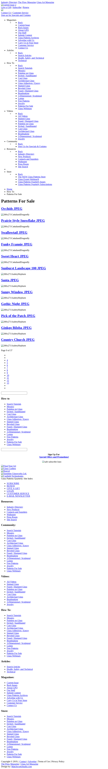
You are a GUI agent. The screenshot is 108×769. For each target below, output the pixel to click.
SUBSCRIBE (13, 483)
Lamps (10, 434)
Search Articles (13, 666)
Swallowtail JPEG (14, 232)
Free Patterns (12, 437)
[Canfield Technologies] (12, 476)
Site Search (12, 519)
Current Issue (13, 682)
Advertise (32, 761)
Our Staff (11, 690)
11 (8, 378)
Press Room (12, 517)
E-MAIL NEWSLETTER (18, 496)
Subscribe (17, 7)
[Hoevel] (5, 471)
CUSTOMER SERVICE (18, 493)
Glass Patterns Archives (17, 695)
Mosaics (10, 406)
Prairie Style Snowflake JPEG (23, 220)
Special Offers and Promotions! (54, 457)
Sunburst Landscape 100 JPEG (23, 268)
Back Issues (12, 685)
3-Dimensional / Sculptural (19, 432)
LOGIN (10, 491)
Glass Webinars (14, 444)
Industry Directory (9, 2)
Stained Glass (13, 422)
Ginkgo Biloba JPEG (16, 328)
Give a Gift (6, 7)
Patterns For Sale (14, 442)
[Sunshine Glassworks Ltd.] (14, 473)
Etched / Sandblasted (16, 411)
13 (8, 383)
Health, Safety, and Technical (20, 669)
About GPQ (12, 688)
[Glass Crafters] (8, 468)
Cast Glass (11, 414)
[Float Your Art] (8, 466)
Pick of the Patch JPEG (18, 316)
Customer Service (20, 13)
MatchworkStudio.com (21, 766)
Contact (23, 761)
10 (8, 375)
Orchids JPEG (11, 208)
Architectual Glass (15, 416)
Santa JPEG (10, 280)
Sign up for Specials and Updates (16, 15)
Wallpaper (11, 514)
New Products (13, 509)
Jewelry (10, 439)
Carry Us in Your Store (17, 700)
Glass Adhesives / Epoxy (18, 419)
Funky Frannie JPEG (16, 244)
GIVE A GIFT (13, 488)
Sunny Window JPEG (17, 292)
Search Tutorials (14, 404)
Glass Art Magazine (45, 2)
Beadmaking (12, 429)
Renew (26, 7)
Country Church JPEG (18, 339)
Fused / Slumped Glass (17, 427)
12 (8, 380)
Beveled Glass (13, 424)
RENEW (11, 486)
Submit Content (14, 693)
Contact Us (6, 13)
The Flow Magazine (27, 2)
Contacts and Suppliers (17, 512)
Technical (11, 672)
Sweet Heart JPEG (15, 256)
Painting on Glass (14, 409)
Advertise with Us (15, 698)
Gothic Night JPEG (15, 304)
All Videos (11, 582)
